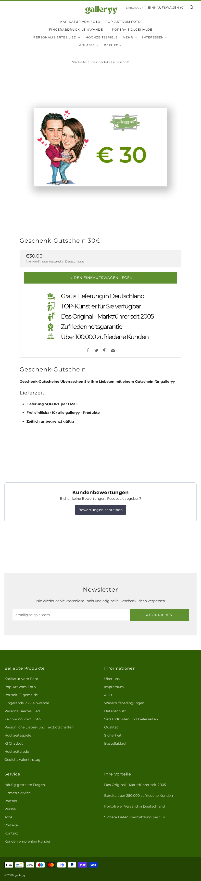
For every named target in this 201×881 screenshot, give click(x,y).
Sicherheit (113, 735)
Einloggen (135, 7)
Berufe (111, 45)
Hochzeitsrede (16, 751)
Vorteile (11, 825)
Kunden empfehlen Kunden (27, 841)
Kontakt (11, 833)
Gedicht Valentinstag (22, 759)
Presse (10, 809)
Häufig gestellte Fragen (24, 785)
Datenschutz (115, 711)
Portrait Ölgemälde (132, 29)
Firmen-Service (17, 793)
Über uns (112, 679)
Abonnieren (159, 615)
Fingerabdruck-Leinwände (76, 29)
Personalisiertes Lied (54, 37)
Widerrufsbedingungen (124, 703)
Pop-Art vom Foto (123, 22)
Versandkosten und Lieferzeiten (131, 719)
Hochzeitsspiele (102, 37)
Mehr (128, 37)
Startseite (79, 62)
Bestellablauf (115, 743)
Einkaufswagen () (166, 7)
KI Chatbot (13, 743)
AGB (108, 695)
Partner (10, 801)
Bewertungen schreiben (100, 510)
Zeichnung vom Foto (22, 719)
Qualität (111, 727)
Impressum (114, 687)
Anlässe (87, 45)
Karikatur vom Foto (80, 22)
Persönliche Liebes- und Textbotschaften (39, 727)
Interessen (153, 37)
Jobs (8, 817)
